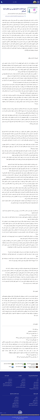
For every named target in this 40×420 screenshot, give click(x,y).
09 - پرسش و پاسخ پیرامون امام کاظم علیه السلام (18, 16)
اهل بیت (11, 16)
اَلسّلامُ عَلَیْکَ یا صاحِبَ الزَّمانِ (7, 363)
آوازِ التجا (10, 366)
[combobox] (10, 2)
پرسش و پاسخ (7, 16)
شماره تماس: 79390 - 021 (20, 418)
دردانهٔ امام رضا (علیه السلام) (19, 366)
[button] (38, 2)
